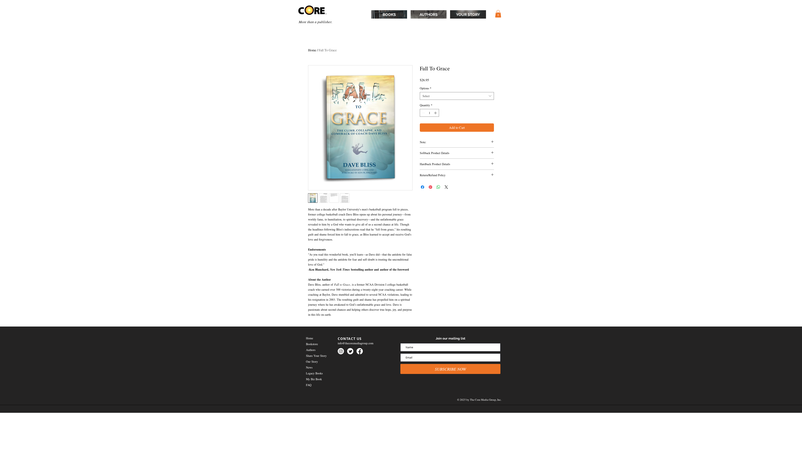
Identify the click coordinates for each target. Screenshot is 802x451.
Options (425, 88)
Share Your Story (316, 356)
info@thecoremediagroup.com (355, 343)
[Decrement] (423, 113)
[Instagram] (341, 351)
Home (312, 50)
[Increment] (435, 113)
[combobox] (457, 96)
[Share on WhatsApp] (438, 187)
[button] (498, 14)
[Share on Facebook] (422, 187)
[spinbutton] (429, 113)
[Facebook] (360, 351)
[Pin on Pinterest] (430, 187)
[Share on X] (446, 187)
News (309, 367)
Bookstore (312, 344)
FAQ (308, 385)
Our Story (312, 362)
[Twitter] (350, 351)
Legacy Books (314, 373)
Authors (310, 350)
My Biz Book (314, 379)
